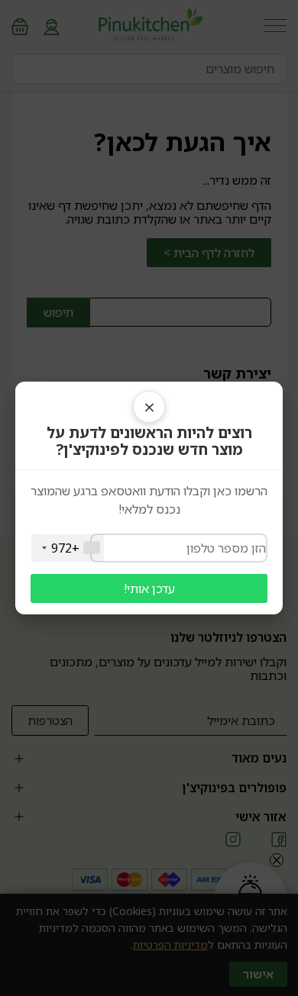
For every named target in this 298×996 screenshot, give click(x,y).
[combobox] (67, 548)
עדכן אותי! (149, 588)
